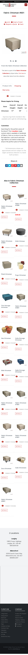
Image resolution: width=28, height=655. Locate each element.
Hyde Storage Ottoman (20, 371)
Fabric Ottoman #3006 (20, 204)
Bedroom (3, 617)
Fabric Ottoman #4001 (20, 307)
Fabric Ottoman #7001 (20, 403)
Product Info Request (20, 613)
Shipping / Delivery (20, 620)
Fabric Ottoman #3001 (20, 436)
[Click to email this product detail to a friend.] (15, 61)
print (8, 22)
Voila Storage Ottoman (20, 339)
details (4, 217)
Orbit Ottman (20, 241)
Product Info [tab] (7, 86)
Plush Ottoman (6, 274)
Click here (21, 73)
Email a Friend (17, 22)
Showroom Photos (20, 622)
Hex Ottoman (6, 338)
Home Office (4, 620)
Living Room (4, 613)
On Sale (3, 634)
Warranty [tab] (5, 90)
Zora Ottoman (6, 468)
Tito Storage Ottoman (5, 306)
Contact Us (18, 615)
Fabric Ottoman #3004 (6, 242)
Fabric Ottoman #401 (6, 436)
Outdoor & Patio (5, 626)
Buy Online (4, 632)
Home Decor (4, 622)
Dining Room (4, 615)
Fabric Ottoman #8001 (6, 500)
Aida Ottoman (6, 370)
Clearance (3, 630)
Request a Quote (11, 24)
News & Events (19, 617)
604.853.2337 (23, 1)
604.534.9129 (9, 1)
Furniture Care (5, 628)
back (21, 24)
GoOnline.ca (16, 649)
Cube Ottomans (20, 468)
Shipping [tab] (17, 86)
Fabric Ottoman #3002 (6, 207)
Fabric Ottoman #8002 (6, 403)
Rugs (2, 624)
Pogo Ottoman (20, 275)
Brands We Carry (5, 636)
